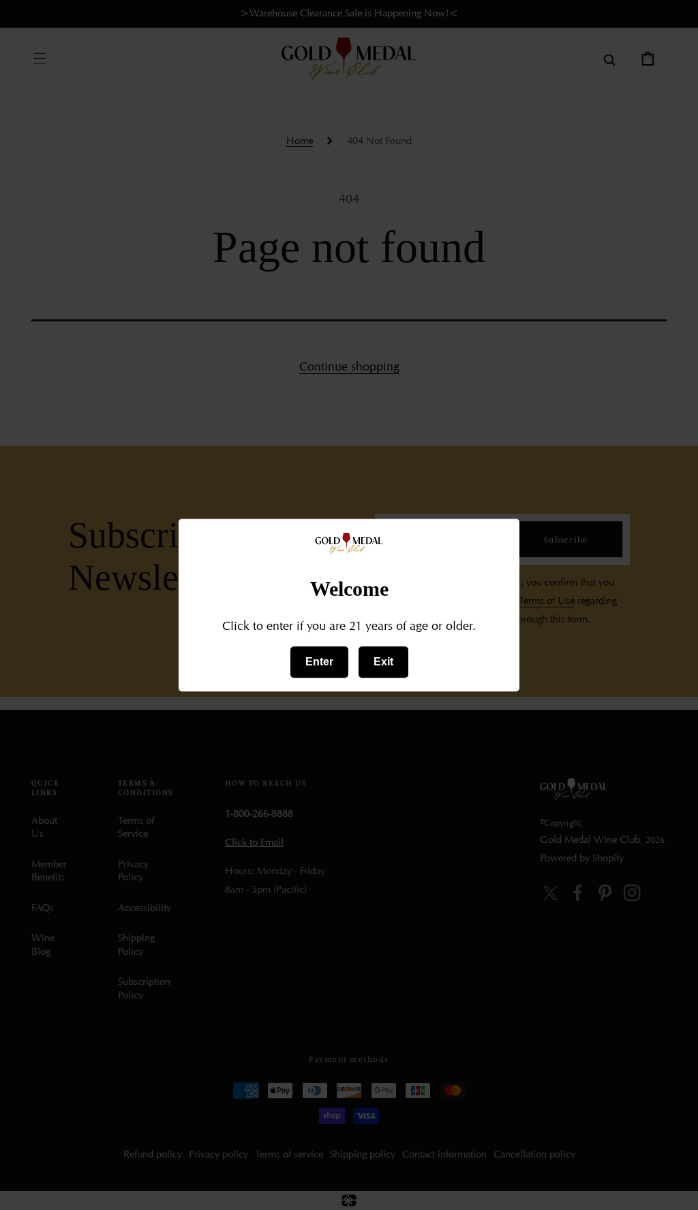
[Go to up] (676, 1188)
